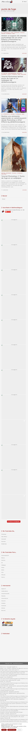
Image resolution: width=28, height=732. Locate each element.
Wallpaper (23, 74)
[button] (13, 232)
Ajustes (19, 729)
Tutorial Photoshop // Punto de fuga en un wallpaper (13, 177)
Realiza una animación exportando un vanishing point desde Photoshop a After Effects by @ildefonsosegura (14, 119)
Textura (3, 33)
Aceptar (4, 729)
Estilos (2, 569)
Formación (3, 605)
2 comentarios (6, 53)
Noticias (3, 608)
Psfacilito (3, 595)
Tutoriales (8, 33)
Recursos (3, 610)
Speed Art (3, 588)
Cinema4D (3, 539)
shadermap (4, 543)
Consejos (3, 603)
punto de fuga (10, 10)
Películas (19, 73)
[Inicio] (1, 10)
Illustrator (3, 541)
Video (13, 33)
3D (1, 32)
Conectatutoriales (5, 593)
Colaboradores (4, 591)
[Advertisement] (11, 644)
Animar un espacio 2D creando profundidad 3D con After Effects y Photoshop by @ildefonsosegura (13, 38)
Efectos (5, 73)
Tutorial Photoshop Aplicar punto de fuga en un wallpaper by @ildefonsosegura (12, 79)
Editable (13, 114)
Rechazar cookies (12, 729)
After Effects (6, 32)
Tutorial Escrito (4, 598)
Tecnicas (22, 32)
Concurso (3, 600)
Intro (12, 32)
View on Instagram (14, 521)
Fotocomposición (12, 73)
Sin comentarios (6, 94)
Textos (9, 74)
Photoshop (16, 32)
